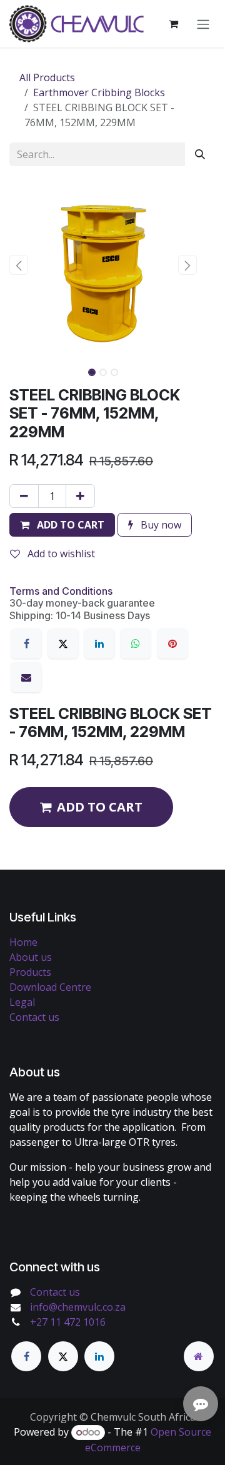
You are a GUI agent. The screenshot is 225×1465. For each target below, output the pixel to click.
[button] (18, 265)
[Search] (200, 154)
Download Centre (50, 987)
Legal (22, 1002)
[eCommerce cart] (173, 23)
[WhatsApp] (136, 643)
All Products (47, 77)
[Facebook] (26, 643)
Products (30, 972)
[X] (63, 643)
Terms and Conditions (60, 591)
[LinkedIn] (99, 643)
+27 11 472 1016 (68, 1322)
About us (30, 957)
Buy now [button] (159, 525)
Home (23, 942)
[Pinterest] (173, 643)
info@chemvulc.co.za (78, 1307)
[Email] (26, 677)
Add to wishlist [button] (60, 553)
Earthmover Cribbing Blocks (99, 92)
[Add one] (80, 496)
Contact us (34, 1017)
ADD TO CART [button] (99, 806)
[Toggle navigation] (203, 24)
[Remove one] (24, 496)
